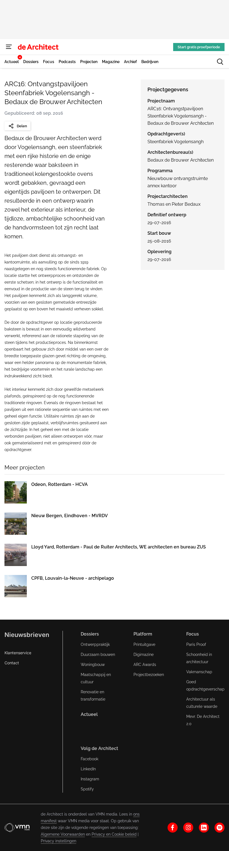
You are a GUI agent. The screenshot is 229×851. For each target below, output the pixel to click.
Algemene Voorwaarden (63, 834)
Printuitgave (144, 644)
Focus (192, 634)
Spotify (87, 789)
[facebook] (173, 828)
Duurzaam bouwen (98, 654)
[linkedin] (204, 828)
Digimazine (143, 654)
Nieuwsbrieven (26, 634)
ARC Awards (144, 664)
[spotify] (219, 828)
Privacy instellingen (58, 841)
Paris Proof (196, 644)
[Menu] (8, 46)
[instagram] (188, 828)
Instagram (90, 779)
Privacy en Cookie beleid (114, 834)
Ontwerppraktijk (95, 644)
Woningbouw (93, 664)
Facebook (89, 759)
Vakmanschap (199, 672)
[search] (220, 61)
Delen (22, 126)
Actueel (89, 714)
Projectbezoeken (148, 674)
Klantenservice (17, 652)
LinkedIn (88, 769)
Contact (11, 662)
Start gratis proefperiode (199, 47)
